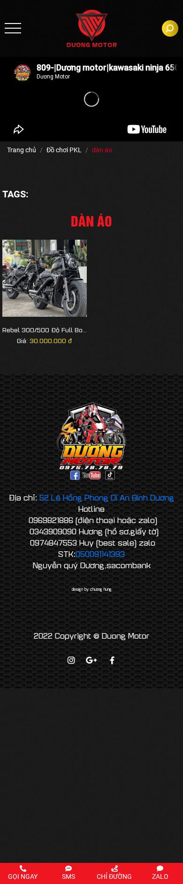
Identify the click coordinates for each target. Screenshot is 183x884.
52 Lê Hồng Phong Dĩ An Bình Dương (106, 497)
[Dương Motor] (92, 28)
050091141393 (100, 553)
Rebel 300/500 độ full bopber (44, 330)
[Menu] (13, 28)
